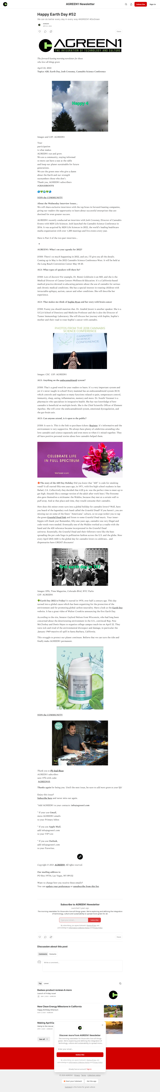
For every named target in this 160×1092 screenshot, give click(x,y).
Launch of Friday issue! (46, 993)
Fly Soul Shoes (57, 771)
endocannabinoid (68, 380)
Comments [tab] (43, 954)
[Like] (39, 31)
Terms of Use (91, 1060)
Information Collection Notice (79, 1062)
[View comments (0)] (45, 31)
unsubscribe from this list (86, 886)
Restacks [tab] (52, 954)
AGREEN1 (46, 24)
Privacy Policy (97, 1062)
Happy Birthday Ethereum (47, 1010)
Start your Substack (74, 1081)
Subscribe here (44, 798)
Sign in (153, 4)
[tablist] (47, 954)
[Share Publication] (131, 4)
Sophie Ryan (74, 302)
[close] (102, 1025)
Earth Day (117, 607)
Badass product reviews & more (54, 990)
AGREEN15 (44, 781)
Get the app (91, 1081)
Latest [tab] (46, 983)
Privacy (77, 1075)
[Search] (126, 4)
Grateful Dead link (56, 517)
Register (93, 425)
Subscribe (140, 4)
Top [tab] (40, 983)
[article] (80, 995)
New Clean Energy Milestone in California (59, 1006)
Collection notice (93, 1075)
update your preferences (58, 886)
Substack (68, 1087)
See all (42, 1039)
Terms (83, 1075)
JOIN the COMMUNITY (50, 197)
